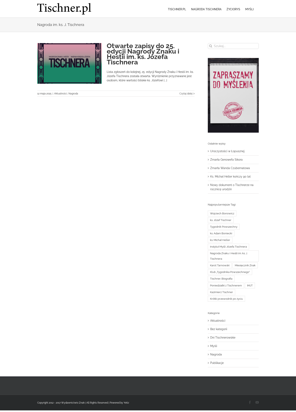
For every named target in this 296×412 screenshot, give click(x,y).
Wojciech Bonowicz (222, 213)
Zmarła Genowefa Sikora (226, 159)
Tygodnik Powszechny (223, 226)
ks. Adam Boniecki (221, 233)
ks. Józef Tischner (220, 220)
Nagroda (73, 93)
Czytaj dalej (186, 93)
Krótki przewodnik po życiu (226, 298)
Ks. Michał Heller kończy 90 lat (230, 176)
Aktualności (60, 93)
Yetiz (126, 402)
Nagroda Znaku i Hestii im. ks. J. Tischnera (228, 256)
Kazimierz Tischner (221, 292)
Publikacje (217, 363)
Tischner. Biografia (221, 278)
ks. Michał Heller (220, 240)
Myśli (213, 346)
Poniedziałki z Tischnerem (226, 285)
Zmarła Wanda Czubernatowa (230, 168)
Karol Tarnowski (220, 265)
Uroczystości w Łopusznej (227, 151)
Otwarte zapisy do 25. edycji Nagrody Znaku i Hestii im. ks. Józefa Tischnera (143, 54)
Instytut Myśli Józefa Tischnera (228, 246)
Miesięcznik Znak (245, 265)
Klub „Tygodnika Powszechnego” (230, 272)
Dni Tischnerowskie (222, 337)
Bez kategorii (218, 329)
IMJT (250, 285)
